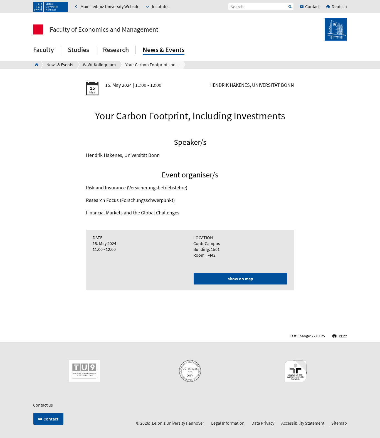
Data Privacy (262, 423)
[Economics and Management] (35, 64)
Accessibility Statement (302, 423)
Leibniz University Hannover (178, 423)
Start (290, 6)
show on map (240, 278)
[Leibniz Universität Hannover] (50, 7)
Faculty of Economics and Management (104, 29)
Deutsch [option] (339, 6)
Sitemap (339, 423)
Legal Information (228, 423)
